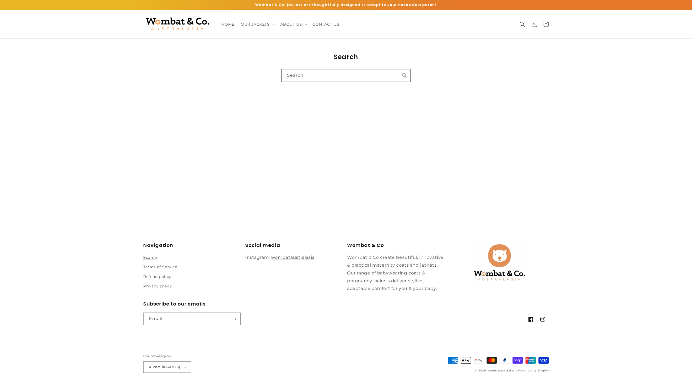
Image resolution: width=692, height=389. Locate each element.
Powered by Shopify (533, 370)
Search (150, 257)
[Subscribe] (234, 319)
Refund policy (157, 276)
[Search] (404, 75)
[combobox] (346, 75)
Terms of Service (160, 266)
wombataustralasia (293, 257)
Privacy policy (157, 286)
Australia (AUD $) (164, 367)
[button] (257, 24)
